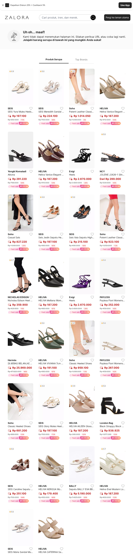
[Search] (93, 17)
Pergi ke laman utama (117, 17)
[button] (66, 5)
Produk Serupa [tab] (54, 59)
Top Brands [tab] (81, 59)
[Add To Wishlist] (31, 108)
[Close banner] (3, 5)
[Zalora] (17, 17)
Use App (125, 5)
